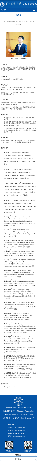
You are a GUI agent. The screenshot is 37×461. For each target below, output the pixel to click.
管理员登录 (6, 418)
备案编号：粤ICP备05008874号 (24, 418)
